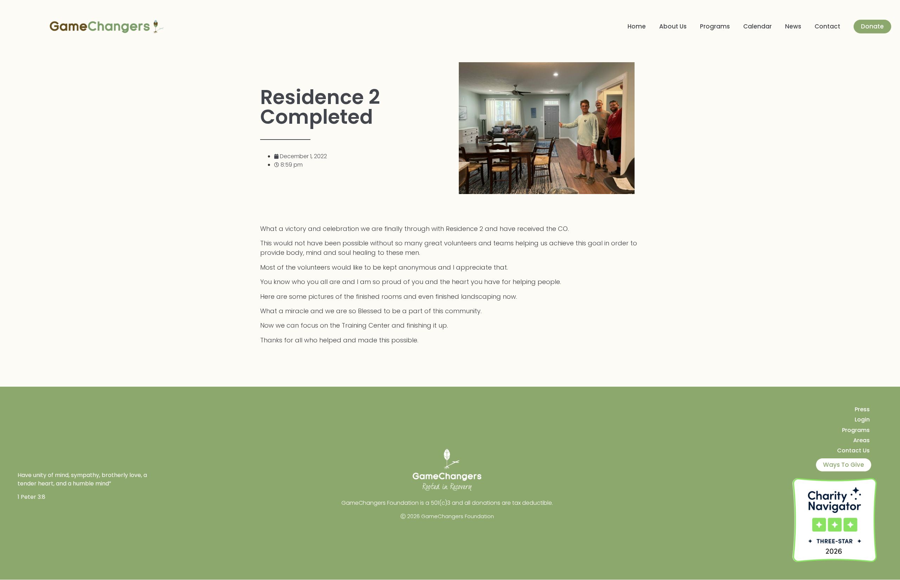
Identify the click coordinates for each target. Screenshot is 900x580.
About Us (673, 26)
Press (862, 409)
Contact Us (853, 450)
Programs (715, 26)
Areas (861, 440)
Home (637, 26)
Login (862, 419)
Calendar (757, 26)
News (793, 26)
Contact (827, 26)
